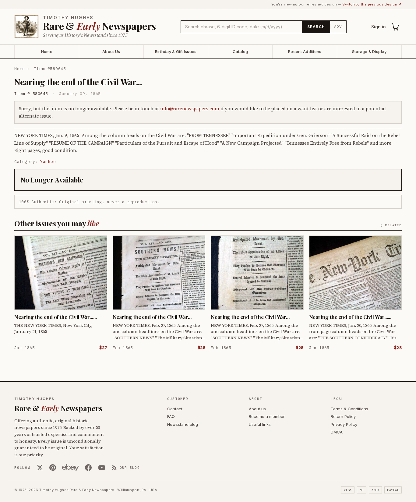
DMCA (337, 432)
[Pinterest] (52, 467)
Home (46, 51)
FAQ (171, 416)
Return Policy (343, 416)
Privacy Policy (344, 424)
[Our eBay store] (70, 467)
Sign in (378, 26)
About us (257, 408)
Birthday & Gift (176, 51)
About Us (111, 51)
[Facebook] (88, 467)
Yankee (48, 161)
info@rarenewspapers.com (189, 108)
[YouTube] (102, 467)
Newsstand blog (182, 424)
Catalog (240, 51)
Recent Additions (304, 51)
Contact (174, 408)
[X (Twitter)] (40, 467)
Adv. (338, 26)
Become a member (267, 416)
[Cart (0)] (396, 27)
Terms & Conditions (349, 408)
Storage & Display (369, 51)
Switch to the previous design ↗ (372, 4)
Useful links (260, 424)
